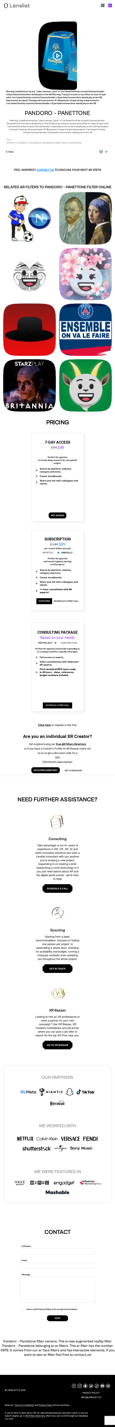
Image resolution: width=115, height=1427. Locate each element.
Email (24, 1260)
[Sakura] (85, 274)
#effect (11, 143)
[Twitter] (91, 1386)
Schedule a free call (66, 601)
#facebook (34, 143)
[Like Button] (101, 152)
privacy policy (91, 1393)
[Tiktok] (97, 1386)
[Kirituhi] (29, 274)
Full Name (26, 1246)
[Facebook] (74, 1386)
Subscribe (44, 601)
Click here (44, 725)
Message (26, 1274)
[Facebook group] (108, 1386)
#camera (22, 143)
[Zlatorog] (85, 385)
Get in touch (57, 968)
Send (57, 1318)
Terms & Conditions (24, 1405)
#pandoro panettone (54, 143)
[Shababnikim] (29, 329)
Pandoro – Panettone (57, 113)
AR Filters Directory (35, 1415)
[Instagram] (80, 1386)
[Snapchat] (85, 1386)
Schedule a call (57, 888)
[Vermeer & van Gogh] (85, 218)
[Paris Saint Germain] (85, 329)
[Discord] (102, 1386)
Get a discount (73, 770)
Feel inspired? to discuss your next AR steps (57, 170)
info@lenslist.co (91, 1397)
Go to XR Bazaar (57, 1045)
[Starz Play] (29, 385)
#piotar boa (75, 143)
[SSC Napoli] (29, 218)
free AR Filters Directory (71, 744)
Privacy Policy (45, 1405)
